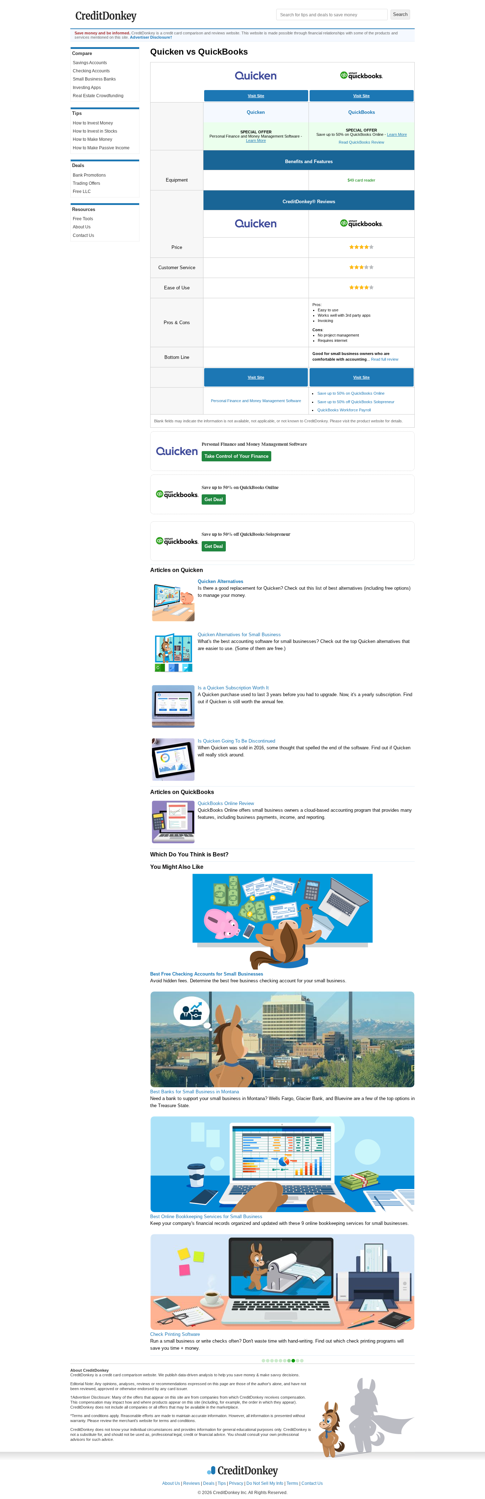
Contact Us (83, 235)
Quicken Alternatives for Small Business (239, 634)
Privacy (236, 1483)
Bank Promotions (89, 175)
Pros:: (341, 322)
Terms (292, 1483)
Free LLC (82, 191)
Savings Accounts (90, 62)
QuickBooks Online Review (226, 803)
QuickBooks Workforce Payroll (344, 410)
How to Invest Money (93, 123)
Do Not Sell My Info (264, 1483)
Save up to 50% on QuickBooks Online (351, 393)
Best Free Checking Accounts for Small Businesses (206, 974)
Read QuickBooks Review (361, 142)
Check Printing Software (175, 1334)
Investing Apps (87, 87)
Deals (208, 1483)
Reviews (191, 1483)
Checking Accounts (91, 70)
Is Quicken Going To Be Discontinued (236, 741)
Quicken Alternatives (220, 581)
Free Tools (83, 218)
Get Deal (214, 499)
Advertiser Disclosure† (151, 37)
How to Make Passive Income (101, 147)
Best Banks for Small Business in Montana (194, 1091)
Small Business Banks (94, 79)
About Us (82, 226)
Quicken (256, 112)
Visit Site (256, 96)
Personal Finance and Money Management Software (256, 401)
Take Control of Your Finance (236, 456)
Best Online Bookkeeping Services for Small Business (206, 1216)
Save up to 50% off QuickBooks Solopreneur (355, 402)
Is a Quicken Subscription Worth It (233, 687)
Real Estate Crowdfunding (98, 95)
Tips (222, 1483)
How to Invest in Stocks (95, 131)
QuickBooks (361, 112)
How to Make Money (92, 139)
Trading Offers (86, 183)
